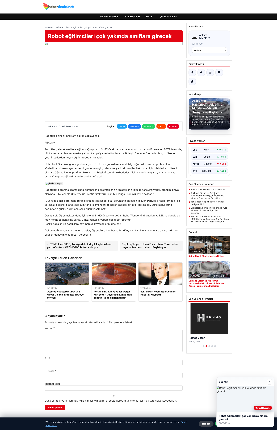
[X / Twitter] (201, 72)
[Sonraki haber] (225, 103)
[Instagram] (210, 72)
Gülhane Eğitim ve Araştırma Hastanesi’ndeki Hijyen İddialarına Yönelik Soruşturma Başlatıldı (207, 195)
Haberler (49, 27)
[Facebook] (192, 72)
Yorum (50, 328)
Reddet (206, 423)
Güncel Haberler (109, 16)
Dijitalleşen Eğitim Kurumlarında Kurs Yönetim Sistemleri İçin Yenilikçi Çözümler (209, 210)
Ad (47, 358)
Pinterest (173, 126)
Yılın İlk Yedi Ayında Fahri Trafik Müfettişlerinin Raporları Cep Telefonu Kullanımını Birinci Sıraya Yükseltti (210, 219)
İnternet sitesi (53, 383)
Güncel (59, 27)
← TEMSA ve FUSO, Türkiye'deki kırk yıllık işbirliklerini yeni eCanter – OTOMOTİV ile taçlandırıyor (79, 245)
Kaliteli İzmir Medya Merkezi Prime (208, 189)
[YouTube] (219, 72)
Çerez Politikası (168, 16)
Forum (149, 16)
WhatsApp (148, 126)
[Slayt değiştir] (204, 346)
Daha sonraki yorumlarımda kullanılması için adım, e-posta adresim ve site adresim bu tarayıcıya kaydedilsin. (111, 400)
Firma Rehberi (132, 16)
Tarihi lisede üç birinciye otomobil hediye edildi (207, 203)
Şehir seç (197, 44)
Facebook (134, 126)
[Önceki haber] (218, 103)
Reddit (161, 126)
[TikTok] (192, 81)
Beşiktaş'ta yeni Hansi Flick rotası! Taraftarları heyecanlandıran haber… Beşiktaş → (150, 245)
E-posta (50, 371)
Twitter (122, 126)
